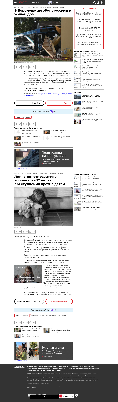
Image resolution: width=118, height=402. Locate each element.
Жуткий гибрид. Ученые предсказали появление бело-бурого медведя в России (93, 61)
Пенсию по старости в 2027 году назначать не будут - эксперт (90, 114)
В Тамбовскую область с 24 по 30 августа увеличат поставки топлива (89, 43)
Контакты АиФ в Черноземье (47, 366)
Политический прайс (33, 370)
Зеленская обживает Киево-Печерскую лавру (89, 108)
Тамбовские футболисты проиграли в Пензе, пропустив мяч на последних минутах (89, 36)
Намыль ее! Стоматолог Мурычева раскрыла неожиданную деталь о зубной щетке (92, 79)
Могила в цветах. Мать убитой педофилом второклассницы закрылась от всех (31, 330)
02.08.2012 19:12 (18, 7)
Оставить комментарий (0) (59, 103)
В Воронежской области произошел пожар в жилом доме (61, 131)
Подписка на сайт (63, 366)
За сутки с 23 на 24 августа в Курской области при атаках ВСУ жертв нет (89, 13)
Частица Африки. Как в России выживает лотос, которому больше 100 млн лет (92, 85)
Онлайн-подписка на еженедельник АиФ (39, 368)
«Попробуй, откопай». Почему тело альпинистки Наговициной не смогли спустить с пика (92, 190)
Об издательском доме (87, 366)
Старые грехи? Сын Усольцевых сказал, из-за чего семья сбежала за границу (92, 55)
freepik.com (17, 227)
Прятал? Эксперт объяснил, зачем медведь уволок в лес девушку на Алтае (92, 184)
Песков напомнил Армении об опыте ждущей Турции (92, 102)
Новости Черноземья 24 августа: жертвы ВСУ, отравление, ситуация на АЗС (89, 21)
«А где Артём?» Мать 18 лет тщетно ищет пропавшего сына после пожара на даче (92, 178)
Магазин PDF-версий (59, 368)
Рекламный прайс (32, 366)
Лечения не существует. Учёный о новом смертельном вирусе (91, 208)
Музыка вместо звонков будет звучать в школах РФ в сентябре (90, 96)
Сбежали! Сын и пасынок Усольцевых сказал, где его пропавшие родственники (93, 67)
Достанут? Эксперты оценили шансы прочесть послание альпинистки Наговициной (92, 73)
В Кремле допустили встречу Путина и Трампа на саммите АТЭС (92, 120)
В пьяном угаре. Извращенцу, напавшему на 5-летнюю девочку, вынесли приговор (61, 330)
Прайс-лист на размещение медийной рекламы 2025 (84, 368)
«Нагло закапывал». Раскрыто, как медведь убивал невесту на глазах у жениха (92, 196)
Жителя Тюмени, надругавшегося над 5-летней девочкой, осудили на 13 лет (32, 336)
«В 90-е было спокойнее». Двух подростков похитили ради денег (91, 202)
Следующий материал (44, 397)
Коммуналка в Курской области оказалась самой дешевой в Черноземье (89, 28)
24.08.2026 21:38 (18, 173)
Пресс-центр (74, 366)
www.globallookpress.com (25, 62)
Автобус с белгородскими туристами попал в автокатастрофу (30, 132)
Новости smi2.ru (20, 168)
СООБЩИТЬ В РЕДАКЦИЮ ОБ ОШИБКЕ (51, 370)
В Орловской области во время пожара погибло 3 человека (60, 137)
